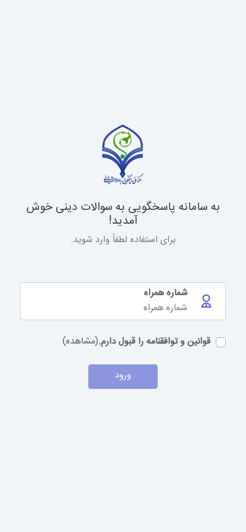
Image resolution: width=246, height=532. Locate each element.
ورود (123, 375)
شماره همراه (166, 294)
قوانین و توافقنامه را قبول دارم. (154, 342)
